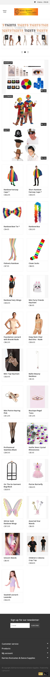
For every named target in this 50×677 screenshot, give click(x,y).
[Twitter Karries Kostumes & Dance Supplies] (21, 633)
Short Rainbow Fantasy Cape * (35, 190)
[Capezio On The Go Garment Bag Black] (12, 470)
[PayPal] (40, 674)
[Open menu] (4, 11)
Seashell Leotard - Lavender (11, 596)
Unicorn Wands (10, 558)
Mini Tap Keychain (11, 374)
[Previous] (6, 37)
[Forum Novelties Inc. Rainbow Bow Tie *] (12, 212)
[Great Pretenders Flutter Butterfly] (37, 470)
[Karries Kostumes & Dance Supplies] (29, 11)
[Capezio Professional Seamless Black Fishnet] (12, 433)
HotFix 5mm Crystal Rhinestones (37, 448)
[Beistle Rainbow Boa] (37, 212)
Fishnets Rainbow (11, 263)
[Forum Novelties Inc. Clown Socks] (37, 249)
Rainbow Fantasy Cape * (11, 190)
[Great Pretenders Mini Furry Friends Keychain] (37, 286)
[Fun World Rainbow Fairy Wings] (12, 286)
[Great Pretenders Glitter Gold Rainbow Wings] (12, 507)
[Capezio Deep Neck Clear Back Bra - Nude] (37, 323)
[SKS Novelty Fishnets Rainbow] (12, 249)
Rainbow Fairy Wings (12, 300)
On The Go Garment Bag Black (12, 485)
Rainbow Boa (34, 226)
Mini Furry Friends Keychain (36, 301)
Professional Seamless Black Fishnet (10, 448)
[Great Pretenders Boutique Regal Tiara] (37, 397)
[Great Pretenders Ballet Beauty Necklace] (37, 360)
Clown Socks (34, 263)
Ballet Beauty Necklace (34, 375)
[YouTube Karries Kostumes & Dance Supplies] (29, 633)
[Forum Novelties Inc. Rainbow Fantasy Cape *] (12, 176)
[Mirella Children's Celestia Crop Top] (37, 544)
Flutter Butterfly (36, 484)
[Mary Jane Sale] (25, 36)
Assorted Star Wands (34, 522)
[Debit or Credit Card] (45, 674)
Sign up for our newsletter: (25, 620)
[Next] (43, 37)
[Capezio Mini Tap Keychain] (12, 360)
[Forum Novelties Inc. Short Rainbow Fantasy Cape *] (37, 176)
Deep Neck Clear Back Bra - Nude (35, 338)
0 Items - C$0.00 (42, 2)
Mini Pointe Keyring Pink (12, 411)
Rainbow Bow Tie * (12, 226)
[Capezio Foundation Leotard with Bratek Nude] (12, 323)
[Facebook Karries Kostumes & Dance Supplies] (16, 633)
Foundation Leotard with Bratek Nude (12, 338)
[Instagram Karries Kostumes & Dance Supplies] (34, 633)
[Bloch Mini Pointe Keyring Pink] (12, 397)
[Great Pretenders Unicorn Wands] (12, 544)
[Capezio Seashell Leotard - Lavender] (12, 581)
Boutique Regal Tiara (35, 411)
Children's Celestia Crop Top (36, 559)
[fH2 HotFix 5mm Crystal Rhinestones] (37, 433)
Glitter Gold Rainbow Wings (10, 522)
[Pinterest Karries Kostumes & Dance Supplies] (25, 633)
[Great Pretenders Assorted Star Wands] (37, 507)
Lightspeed (5, 671)
